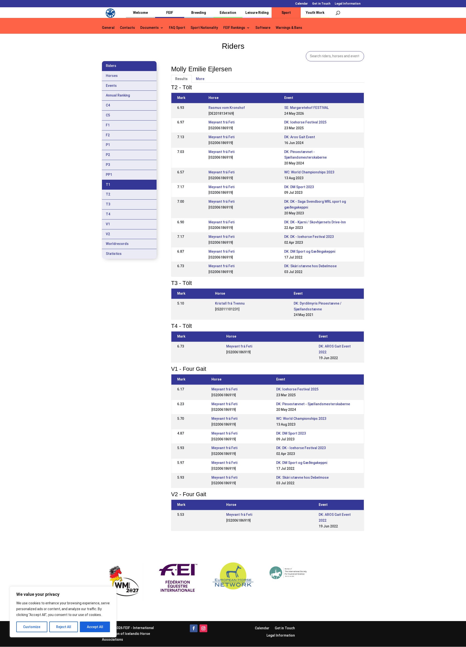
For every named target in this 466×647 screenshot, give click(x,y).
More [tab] (200, 79)
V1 (108, 224)
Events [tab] (111, 86)
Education (228, 13)
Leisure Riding (257, 13)
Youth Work (315, 13)
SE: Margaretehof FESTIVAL (306, 108)
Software (262, 28)
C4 (108, 105)
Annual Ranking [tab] (118, 95)
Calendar (301, 3)
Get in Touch (321, 3)
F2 (108, 135)
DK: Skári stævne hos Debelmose (310, 266)
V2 (108, 234)
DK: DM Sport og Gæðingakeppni (309, 251)
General (108, 28)
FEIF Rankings (234, 28)
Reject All (63, 627)
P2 (108, 155)
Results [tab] (181, 79)
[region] (63, 611)
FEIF (169, 13)
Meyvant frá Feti (221, 122)
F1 (108, 125)
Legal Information (347, 3)
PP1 (109, 175)
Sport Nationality (204, 28)
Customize (31, 627)
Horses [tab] (112, 76)
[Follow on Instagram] (203, 628)
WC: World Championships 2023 (309, 172)
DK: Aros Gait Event (299, 137)
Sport (286, 13)
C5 (108, 115)
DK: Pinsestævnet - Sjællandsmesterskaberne (313, 404)
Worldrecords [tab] (117, 244)
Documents (149, 28)
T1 (108, 184)
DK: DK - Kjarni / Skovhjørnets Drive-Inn (315, 222)
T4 (108, 214)
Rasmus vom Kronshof (226, 108)
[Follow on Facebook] (194, 628)
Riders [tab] (111, 66)
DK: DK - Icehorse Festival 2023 (309, 237)
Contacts (127, 28)
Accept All (95, 627)
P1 (108, 145)
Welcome (140, 13)
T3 (108, 204)
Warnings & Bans (289, 28)
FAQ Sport (177, 28)
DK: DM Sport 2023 (299, 187)
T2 (108, 194)
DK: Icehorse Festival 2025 (305, 122)
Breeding (198, 13)
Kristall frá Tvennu (230, 303)
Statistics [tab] (114, 254)
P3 (108, 165)
